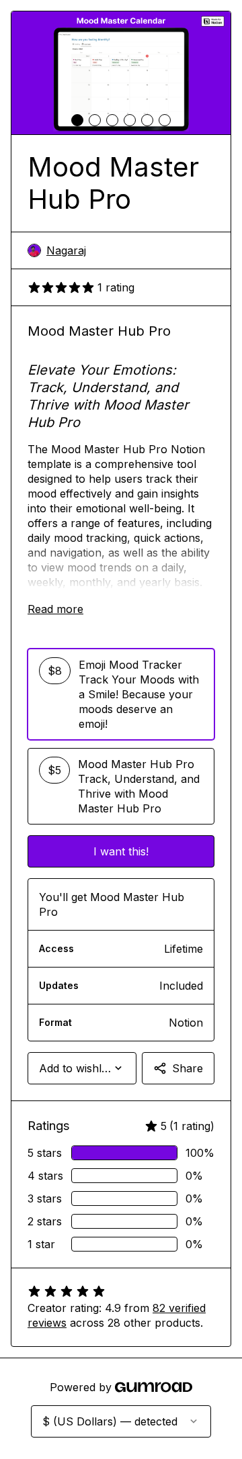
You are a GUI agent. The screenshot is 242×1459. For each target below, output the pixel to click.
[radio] (121, 694)
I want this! (121, 851)
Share (187, 1068)
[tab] (77, 120)
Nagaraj (66, 250)
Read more (55, 609)
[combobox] (82, 1068)
